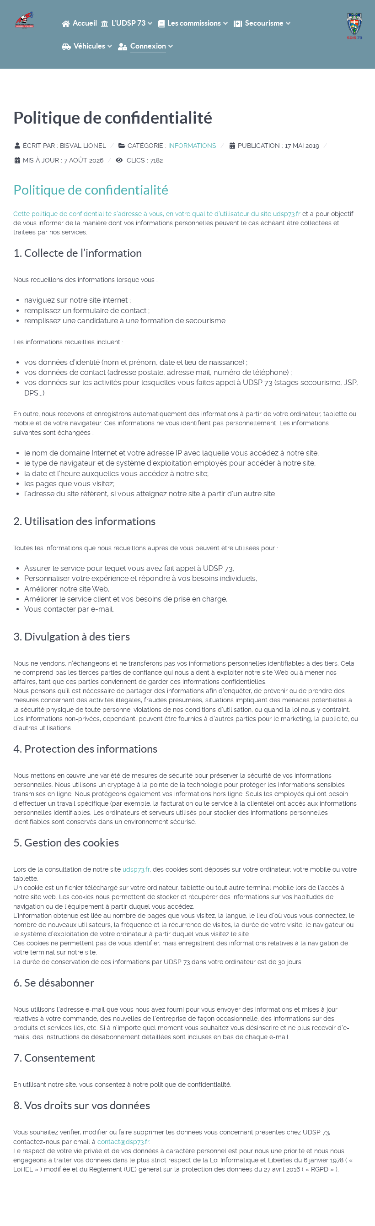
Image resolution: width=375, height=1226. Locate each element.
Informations (192, 145)
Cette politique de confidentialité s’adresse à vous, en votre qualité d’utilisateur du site (143, 213)
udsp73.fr (286, 213)
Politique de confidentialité (90, 190)
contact (123, 1141)
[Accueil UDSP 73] (24, 20)
